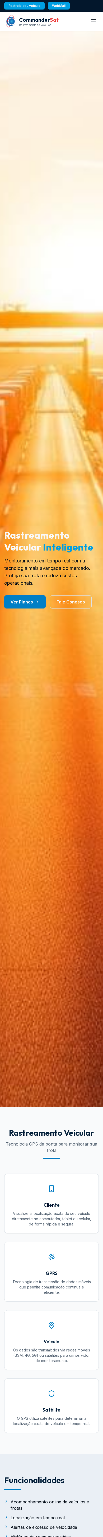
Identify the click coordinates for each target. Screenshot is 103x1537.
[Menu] (93, 21)
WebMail (58, 6)
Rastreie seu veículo (24, 6)
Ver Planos (22, 602)
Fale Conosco (71, 602)
